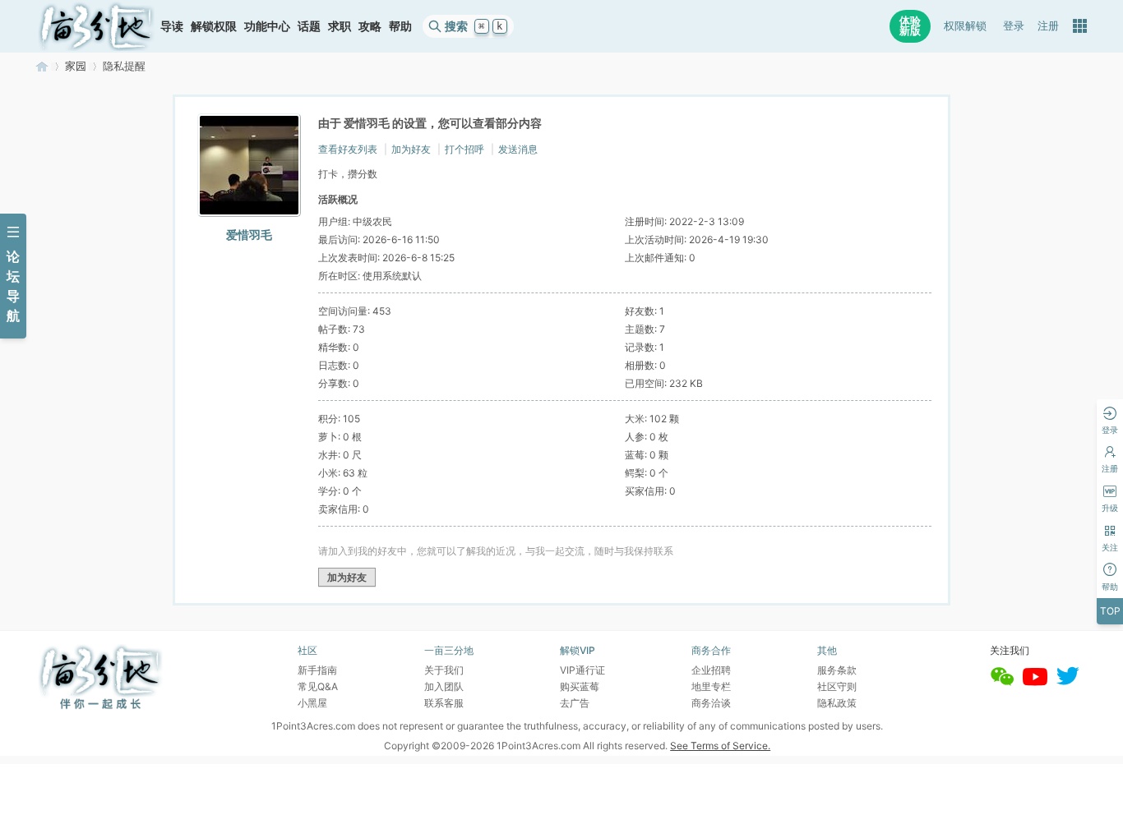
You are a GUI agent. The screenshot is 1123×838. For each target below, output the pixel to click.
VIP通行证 (582, 670)
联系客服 (444, 703)
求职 (339, 26)
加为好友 (411, 149)
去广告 (574, 703)
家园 (75, 66)
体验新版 (910, 26)
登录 (1013, 26)
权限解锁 (965, 26)
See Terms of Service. (720, 745)
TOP (1110, 611)
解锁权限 (214, 26)
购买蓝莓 (579, 686)
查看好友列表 (347, 149)
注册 (1048, 26)
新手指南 (317, 670)
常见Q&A (318, 686)
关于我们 (444, 670)
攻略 (369, 26)
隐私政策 (837, 703)
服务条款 (837, 670)
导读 (171, 26)
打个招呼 (464, 149)
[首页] (96, 26)
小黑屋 (312, 703)
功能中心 (267, 26)
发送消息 (518, 149)
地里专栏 (711, 686)
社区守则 (837, 686)
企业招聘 (711, 670)
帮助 (400, 26)
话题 (309, 26)
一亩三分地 (42, 66)
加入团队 (444, 686)
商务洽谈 (711, 703)
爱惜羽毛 (249, 235)
